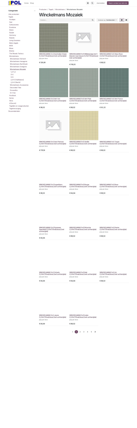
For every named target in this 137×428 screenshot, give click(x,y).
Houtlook (12, 95)
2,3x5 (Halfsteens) (17, 80)
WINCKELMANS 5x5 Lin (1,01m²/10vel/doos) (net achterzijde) (113, 273)
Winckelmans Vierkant (18, 59)
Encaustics (14, 90)
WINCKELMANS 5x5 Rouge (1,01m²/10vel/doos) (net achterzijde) (82, 186)
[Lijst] (126, 20)
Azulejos (12, 19)
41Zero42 (12, 103)
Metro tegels (13, 43)
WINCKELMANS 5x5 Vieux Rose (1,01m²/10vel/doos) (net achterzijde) (113, 55)
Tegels (10, 17)
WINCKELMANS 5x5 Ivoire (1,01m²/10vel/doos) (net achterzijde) (82, 316)
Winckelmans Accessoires (19, 85)
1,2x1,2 (13, 72)
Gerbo (11, 98)
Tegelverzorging (15, 108)
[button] (92, 3)
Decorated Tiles (15, 88)
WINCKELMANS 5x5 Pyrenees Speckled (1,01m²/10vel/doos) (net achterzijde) (51, 229)
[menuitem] (26, 3)
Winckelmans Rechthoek (18, 64)
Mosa (11, 48)
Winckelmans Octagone (18, 67)
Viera (11, 101)
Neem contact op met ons (118, 3)
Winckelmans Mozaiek (18, 69)
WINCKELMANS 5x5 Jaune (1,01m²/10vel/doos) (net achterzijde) (52, 316)
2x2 (12, 74)
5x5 (12, 77)
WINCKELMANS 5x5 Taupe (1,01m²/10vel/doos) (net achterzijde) (113, 143)
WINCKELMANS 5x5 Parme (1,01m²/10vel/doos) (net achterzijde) (113, 228)
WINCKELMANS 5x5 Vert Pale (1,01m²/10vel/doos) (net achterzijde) (82, 100)
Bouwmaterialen (14, 111)
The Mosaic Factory (16, 53)
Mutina (11, 51)
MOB (11, 46)
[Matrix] (121, 20)
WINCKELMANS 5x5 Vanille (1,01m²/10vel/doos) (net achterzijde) (82, 143)
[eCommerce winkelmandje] (88, 3)
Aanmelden (101, 3)
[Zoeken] (92, 20)
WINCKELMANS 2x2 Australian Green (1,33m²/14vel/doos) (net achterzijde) (53, 55)
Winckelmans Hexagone (18, 61)
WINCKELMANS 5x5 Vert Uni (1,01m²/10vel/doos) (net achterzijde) (52, 100)
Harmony (12, 35)
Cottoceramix (14, 25)
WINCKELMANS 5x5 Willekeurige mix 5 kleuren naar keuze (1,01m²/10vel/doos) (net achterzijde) (83, 56)
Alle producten (13, 14)
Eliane (11, 30)
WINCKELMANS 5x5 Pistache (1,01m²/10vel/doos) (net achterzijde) (82, 228)
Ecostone (12, 27)
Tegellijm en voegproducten (19, 106)
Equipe (11, 32)
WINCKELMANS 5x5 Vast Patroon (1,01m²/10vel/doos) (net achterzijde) (52, 143)
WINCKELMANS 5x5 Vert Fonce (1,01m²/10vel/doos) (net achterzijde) (113, 100)
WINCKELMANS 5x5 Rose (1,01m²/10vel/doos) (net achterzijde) (113, 186)
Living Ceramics (14, 40)
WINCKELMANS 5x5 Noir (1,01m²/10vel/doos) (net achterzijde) (82, 273)
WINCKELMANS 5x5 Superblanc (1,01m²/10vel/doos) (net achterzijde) (52, 186)
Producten (43, 9)
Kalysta (11, 38)
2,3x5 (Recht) (15, 82)
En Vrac (13, 93)
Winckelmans (14, 56)
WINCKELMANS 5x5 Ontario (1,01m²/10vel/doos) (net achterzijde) (52, 273)
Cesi (10, 22)
